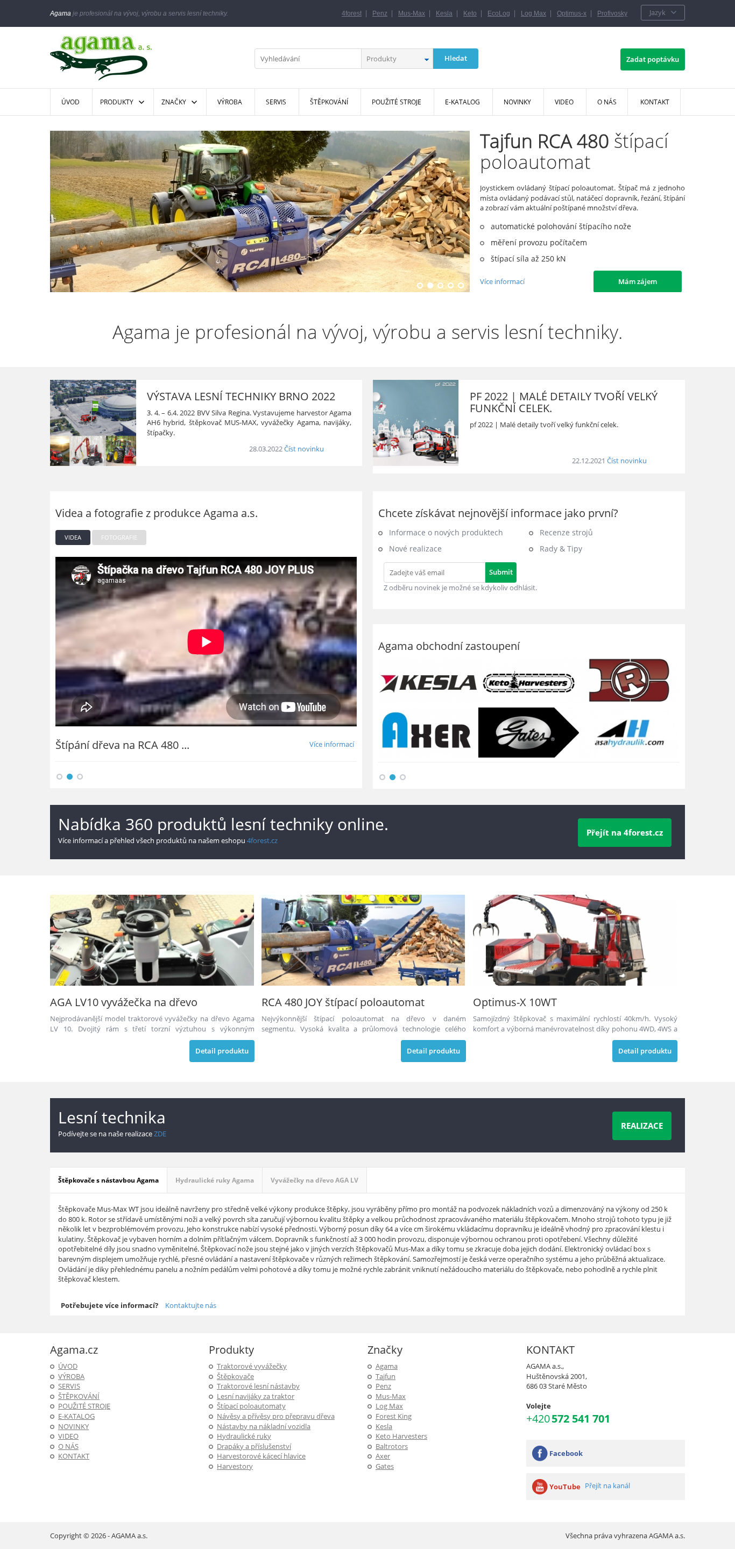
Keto (470, 13)
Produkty (116, 102)
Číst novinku (304, 449)
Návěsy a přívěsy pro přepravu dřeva (276, 1416)
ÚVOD (67, 1366)
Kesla (444, 13)
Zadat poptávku (652, 59)
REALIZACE (642, 1125)
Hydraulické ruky (244, 1436)
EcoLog (498, 13)
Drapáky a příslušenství (254, 1446)
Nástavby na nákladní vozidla (263, 1426)
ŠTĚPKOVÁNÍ (79, 1396)
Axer (383, 1456)
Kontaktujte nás (190, 1305)
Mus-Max (411, 13)
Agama (387, 1366)
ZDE (160, 1133)
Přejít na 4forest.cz (624, 832)
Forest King (394, 1416)
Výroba (71, 1376)
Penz (379, 13)
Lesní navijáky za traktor (255, 1396)
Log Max (533, 13)
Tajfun (385, 1376)
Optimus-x (571, 13)
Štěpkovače (235, 1376)
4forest (352, 13)
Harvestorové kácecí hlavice (261, 1456)
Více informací (502, 281)
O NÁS (68, 1446)
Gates (385, 1466)
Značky (173, 102)
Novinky (73, 1426)
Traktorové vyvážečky (252, 1366)
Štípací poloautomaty (251, 1406)
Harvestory (235, 1466)
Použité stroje (84, 1406)
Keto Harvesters (401, 1436)
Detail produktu (222, 1051)
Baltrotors (392, 1446)
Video (68, 1436)
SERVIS (69, 1386)
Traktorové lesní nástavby (258, 1386)
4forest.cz (262, 840)
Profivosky (612, 13)
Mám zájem (637, 281)
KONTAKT (73, 1456)
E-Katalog (76, 1416)
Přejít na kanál (607, 1485)
